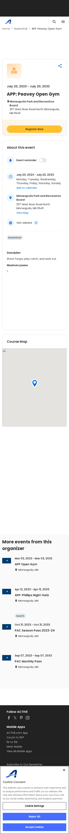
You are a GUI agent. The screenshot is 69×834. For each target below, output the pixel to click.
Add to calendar (26, 188)
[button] (60, 66)
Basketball (20, 29)
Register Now (34, 129)
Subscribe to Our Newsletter (25, 764)
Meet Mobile (14, 746)
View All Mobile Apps (19, 751)
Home (6, 29)
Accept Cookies (34, 827)
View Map (22, 213)
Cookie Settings (34, 806)
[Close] (64, 770)
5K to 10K (12, 742)
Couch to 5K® (15, 737)
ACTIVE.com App (17, 733)
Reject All (34, 816)
